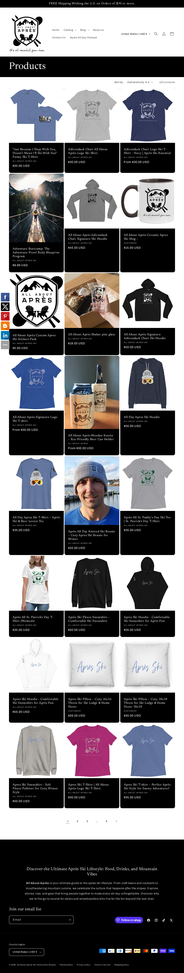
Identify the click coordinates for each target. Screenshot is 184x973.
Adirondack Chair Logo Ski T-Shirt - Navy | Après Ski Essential (147, 151)
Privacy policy (84, 965)
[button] (69, 30)
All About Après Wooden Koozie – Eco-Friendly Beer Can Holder (91, 437)
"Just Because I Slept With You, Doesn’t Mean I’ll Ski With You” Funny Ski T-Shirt (35, 153)
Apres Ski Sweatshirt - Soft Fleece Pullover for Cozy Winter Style (35, 789)
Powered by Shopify (46, 965)
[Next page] (116, 821)
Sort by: (119, 82)
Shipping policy (121, 965)
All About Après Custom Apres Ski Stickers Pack (34, 337)
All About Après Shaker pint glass (91, 334)
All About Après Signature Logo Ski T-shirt (35, 419)
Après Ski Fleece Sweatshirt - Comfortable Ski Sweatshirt (89, 619)
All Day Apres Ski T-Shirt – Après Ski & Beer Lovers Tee (36, 519)
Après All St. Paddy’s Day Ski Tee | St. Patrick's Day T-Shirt (147, 519)
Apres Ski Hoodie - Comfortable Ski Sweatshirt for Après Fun (147, 619)
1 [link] (68, 821)
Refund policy (66, 965)
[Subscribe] (69, 920)
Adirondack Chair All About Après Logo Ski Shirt (88, 151)
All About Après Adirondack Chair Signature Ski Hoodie (88, 237)
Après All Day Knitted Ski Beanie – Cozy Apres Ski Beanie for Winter (91, 535)
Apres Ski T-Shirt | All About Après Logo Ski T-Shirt (88, 787)
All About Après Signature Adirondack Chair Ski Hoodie (145, 336)
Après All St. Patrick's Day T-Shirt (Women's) (33, 619)
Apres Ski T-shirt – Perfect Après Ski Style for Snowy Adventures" (147, 787)
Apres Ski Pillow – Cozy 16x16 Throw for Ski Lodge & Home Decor (90, 703)
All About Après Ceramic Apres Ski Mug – (146, 237)
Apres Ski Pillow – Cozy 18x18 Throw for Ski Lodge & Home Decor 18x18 (145, 703)
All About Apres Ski (26, 965)
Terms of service (102, 965)
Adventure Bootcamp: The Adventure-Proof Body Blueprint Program (36, 252)
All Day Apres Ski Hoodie (142, 417)
